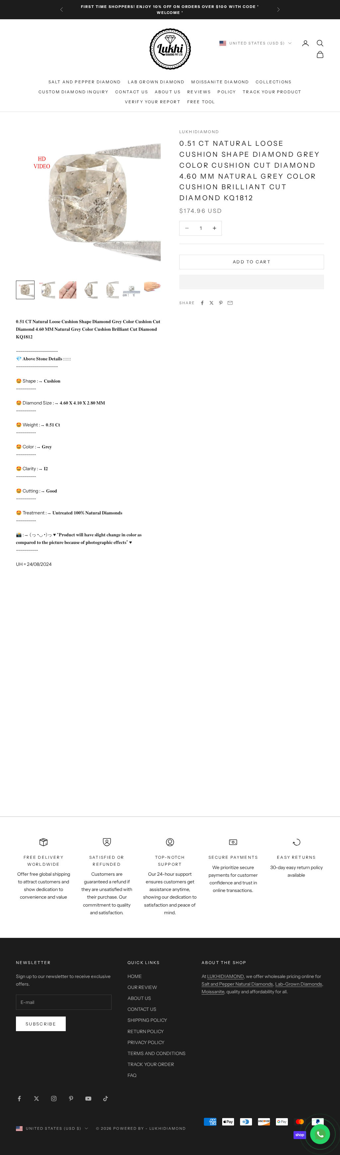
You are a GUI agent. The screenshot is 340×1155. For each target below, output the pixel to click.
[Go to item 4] (89, 290)
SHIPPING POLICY (147, 1020)
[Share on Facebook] (202, 303)
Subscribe (41, 1023)
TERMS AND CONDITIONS (157, 1053)
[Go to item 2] (46, 290)
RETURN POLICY (146, 1031)
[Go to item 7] (152, 287)
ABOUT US (168, 91)
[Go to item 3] (67, 290)
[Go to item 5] (110, 290)
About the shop (224, 962)
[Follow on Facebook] (19, 1098)
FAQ (132, 1075)
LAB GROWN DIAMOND (156, 81)
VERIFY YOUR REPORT (153, 101)
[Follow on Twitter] (36, 1098)
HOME (135, 976)
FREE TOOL (201, 101)
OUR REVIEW (142, 987)
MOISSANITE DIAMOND (220, 81)
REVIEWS (199, 91)
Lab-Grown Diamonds (298, 984)
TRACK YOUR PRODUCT (272, 91)
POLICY (226, 91)
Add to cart (252, 261)
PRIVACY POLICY (146, 1042)
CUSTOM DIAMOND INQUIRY (74, 91)
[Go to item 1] (25, 290)
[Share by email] (230, 303)
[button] (251, 282)
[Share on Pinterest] (220, 303)
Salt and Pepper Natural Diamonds (237, 984)
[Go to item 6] (131, 290)
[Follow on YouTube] (88, 1098)
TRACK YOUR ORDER (151, 1064)
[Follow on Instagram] (53, 1098)
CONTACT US (131, 91)
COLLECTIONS (274, 81)
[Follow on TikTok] (105, 1098)
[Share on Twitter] (211, 303)
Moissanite (213, 992)
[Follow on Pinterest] (71, 1098)
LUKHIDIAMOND (199, 131)
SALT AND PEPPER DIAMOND (84, 81)
